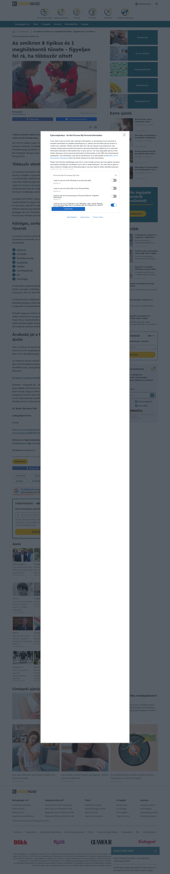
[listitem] (85, 175)
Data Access (85, 217)
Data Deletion (72, 217)
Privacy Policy (98, 217)
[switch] (114, 180)
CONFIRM (68, 209)
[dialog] (85, 437)
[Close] (125, 135)
